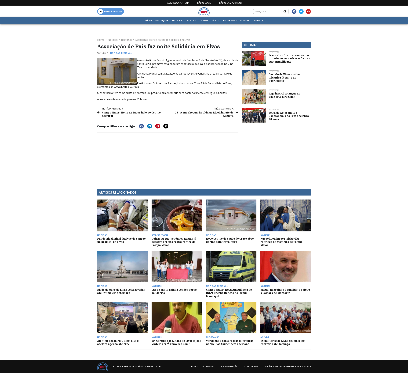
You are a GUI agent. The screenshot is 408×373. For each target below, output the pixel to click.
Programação (229, 366)
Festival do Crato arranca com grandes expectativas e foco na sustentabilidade (289, 58)
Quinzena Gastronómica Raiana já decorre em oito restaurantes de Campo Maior (174, 242)
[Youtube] (308, 11)
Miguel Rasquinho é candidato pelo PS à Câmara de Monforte (285, 291)
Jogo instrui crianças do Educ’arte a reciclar (284, 95)
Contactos (251, 366)
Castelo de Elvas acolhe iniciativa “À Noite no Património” (284, 77)
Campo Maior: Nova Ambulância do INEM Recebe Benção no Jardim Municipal (229, 293)
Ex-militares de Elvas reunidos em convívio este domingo (282, 342)
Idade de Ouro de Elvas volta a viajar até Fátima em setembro (121, 291)
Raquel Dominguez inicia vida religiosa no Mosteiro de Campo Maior (281, 242)
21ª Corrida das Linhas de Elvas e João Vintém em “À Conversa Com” (176, 342)
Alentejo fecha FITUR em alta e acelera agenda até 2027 (118, 342)
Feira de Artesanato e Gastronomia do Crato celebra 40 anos (289, 116)
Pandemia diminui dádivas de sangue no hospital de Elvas (121, 240)
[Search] (285, 11)
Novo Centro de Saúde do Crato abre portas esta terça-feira (230, 240)
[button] (100, 11)
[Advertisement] (167, 159)
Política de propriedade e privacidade (288, 366)
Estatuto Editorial (203, 366)
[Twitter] (301, 11)
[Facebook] (294, 11)
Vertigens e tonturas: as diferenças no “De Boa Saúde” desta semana (229, 342)
